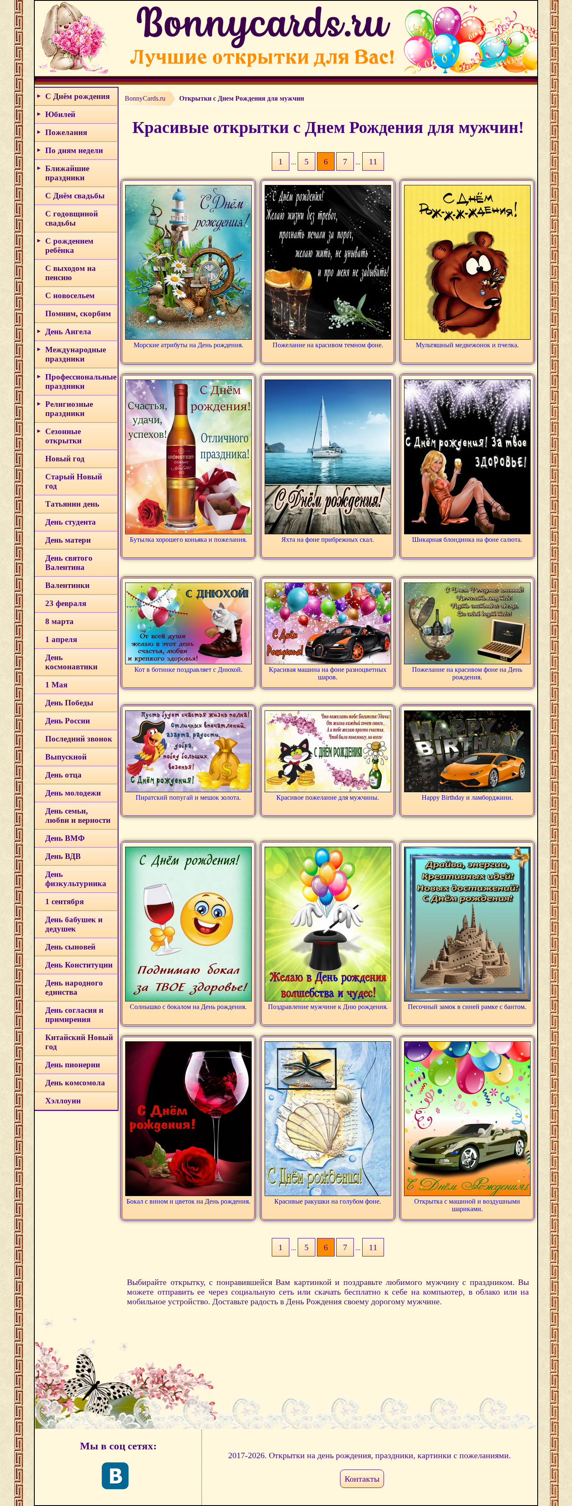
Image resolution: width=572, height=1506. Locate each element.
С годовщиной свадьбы (71, 218)
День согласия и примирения (74, 1015)
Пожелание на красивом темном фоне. (328, 345)
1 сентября (64, 901)
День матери (68, 540)
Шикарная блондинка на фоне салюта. (467, 539)
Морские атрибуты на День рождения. (188, 345)
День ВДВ (63, 856)
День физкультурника (75, 879)
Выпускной (66, 756)
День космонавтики (71, 662)
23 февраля (65, 603)
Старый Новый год (73, 481)
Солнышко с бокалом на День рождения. (188, 1006)
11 (373, 161)
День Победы (69, 702)
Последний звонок (78, 738)
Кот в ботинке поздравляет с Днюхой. (188, 669)
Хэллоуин (63, 1100)
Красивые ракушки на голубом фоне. (327, 1201)
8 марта (59, 621)
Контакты (362, 1478)
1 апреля (61, 639)
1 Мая (56, 684)
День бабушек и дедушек (74, 924)
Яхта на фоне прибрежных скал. (327, 539)
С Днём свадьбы (75, 195)
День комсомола (75, 1082)
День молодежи (73, 792)
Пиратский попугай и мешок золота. (188, 797)
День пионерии (72, 1064)
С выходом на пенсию (70, 273)
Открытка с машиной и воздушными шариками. (467, 1205)
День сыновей (70, 946)
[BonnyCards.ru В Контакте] (115, 1475)
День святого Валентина (69, 563)
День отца (63, 774)
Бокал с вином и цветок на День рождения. (188, 1201)
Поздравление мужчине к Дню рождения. (328, 1006)
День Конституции (79, 964)
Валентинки (67, 585)
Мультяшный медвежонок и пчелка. (467, 345)
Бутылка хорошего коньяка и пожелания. (188, 539)
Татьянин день (72, 503)
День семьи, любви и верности (78, 815)
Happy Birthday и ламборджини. (467, 797)
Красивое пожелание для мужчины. (327, 797)
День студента (70, 522)
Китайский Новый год (79, 1042)
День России (67, 720)
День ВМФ (65, 838)
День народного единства (74, 987)
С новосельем (70, 295)
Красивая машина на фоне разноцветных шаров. (327, 673)
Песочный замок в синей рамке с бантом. (467, 1006)
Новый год (65, 458)
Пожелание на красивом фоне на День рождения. (467, 673)
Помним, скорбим (78, 313)
